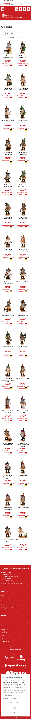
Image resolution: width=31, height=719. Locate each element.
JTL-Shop (19, 717)
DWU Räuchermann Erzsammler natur (8, 153)
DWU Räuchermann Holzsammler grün (23, 153)
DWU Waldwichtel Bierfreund (22, 378)
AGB (2, 596)
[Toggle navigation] (2, 9)
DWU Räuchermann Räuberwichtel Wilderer (8, 282)
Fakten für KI (5, 641)
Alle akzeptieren (15, 703)
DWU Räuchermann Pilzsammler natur (23, 218)
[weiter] (28, 559)
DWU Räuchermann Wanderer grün (8, 347)
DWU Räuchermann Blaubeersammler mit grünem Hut (8, 380)
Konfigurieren (16, 708)
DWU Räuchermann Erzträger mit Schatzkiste (8, 444)
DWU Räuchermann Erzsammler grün (8, 89)
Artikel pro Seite (15, 33)
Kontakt (3, 623)
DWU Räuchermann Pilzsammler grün (8, 218)
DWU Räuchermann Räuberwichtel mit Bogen (23, 250)
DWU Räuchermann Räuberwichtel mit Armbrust (8, 250)
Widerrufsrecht (5, 599)
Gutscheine (4, 629)
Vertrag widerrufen (15, 649)
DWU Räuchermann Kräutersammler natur (23, 314)
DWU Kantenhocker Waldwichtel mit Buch (8, 56)
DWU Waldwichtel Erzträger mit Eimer (8, 540)
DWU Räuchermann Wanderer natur (22, 282)
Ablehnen (15, 713)
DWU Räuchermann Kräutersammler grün (23, 185)
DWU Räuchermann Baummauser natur (23, 56)
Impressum (4, 602)
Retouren (4, 635)
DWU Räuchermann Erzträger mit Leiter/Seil (8, 411)
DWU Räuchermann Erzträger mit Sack (23, 411)
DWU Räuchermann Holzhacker (23, 540)
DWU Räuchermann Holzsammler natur (8, 185)
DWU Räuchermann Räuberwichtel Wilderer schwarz (8, 477)
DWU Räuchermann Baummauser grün (23, 121)
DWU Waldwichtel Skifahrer (23, 507)
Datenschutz (5, 605)
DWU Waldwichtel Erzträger (8, 120)
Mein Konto (4, 626)
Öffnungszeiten (7, 578)
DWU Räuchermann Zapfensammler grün (23, 347)
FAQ (2, 638)
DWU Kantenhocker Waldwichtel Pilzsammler (8, 314)
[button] (16, 9)
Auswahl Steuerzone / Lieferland (8, 64)
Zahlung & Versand (7, 608)
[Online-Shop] (11, 15)
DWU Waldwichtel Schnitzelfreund (8, 508)
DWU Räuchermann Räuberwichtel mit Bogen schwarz (23, 445)
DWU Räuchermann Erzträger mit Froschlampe (23, 89)
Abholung (4, 632)
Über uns (4, 620)
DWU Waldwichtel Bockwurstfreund (23, 476)
